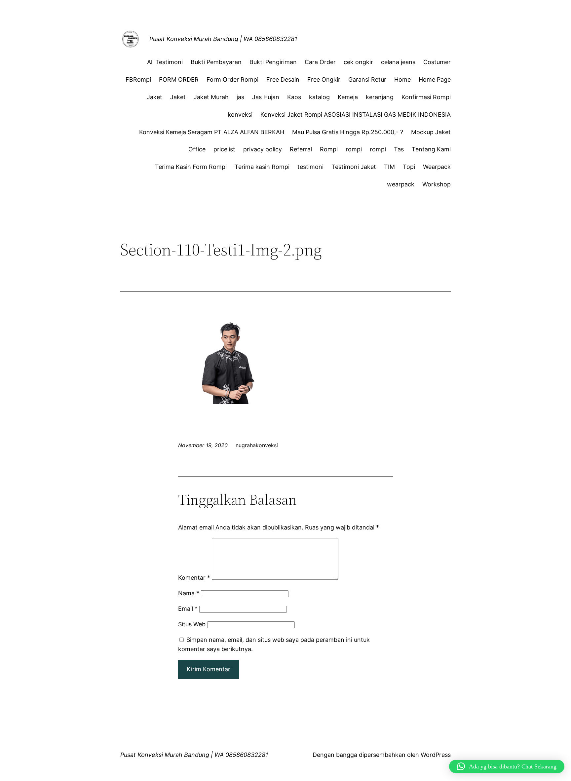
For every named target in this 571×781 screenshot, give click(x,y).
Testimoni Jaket (353, 166)
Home (402, 79)
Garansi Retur (367, 79)
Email (188, 608)
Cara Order (320, 62)
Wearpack (437, 166)
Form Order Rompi (232, 79)
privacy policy (262, 149)
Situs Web (192, 624)
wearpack (400, 184)
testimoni (310, 166)
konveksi (240, 114)
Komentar (194, 577)
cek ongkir (358, 62)
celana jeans (398, 62)
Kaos (294, 97)
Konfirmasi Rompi (426, 97)
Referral (301, 149)
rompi (354, 149)
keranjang (380, 97)
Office (197, 149)
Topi (409, 166)
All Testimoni (165, 62)
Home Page (435, 79)
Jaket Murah (211, 97)
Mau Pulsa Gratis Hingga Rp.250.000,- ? (347, 132)
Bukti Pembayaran (216, 62)
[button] (506, 766)
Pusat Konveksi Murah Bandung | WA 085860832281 (223, 38)
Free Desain (282, 79)
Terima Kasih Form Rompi (191, 166)
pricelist (224, 149)
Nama (188, 593)
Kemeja (348, 97)
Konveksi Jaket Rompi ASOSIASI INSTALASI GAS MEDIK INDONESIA (355, 114)
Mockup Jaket (431, 132)
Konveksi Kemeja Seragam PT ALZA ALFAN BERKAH (211, 132)
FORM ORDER (179, 79)
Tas (399, 149)
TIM (389, 166)
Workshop (436, 184)
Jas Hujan (265, 97)
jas (240, 97)
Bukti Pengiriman (273, 62)
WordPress (436, 754)
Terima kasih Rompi (262, 166)
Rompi (329, 149)
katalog (319, 97)
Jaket (154, 97)
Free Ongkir (323, 79)
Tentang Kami (431, 149)
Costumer (437, 62)
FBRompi (138, 79)
